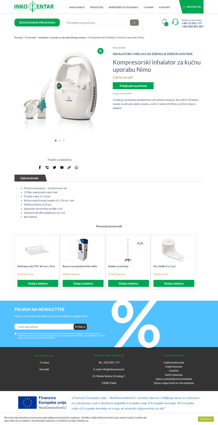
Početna (18, 37)
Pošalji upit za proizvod (133, 85)
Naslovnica (77, 7)
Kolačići (173, 370)
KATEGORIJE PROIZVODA (38, 22)
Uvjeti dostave (173, 366)
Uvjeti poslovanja (174, 362)
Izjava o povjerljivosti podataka (174, 378)
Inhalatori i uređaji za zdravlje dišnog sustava (62, 37)
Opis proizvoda (29, 178)
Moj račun (194, 6)
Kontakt (164, 7)
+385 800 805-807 (193, 26)
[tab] (31, 178)
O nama (149, 7)
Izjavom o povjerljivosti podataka (41, 338)
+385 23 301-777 (192, 23)
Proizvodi (96, 7)
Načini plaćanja (174, 374)
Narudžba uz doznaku (123, 7)
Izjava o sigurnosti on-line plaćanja (174, 382)
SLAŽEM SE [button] (206, 419)
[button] (56, 140)
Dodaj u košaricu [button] (38, 283)
